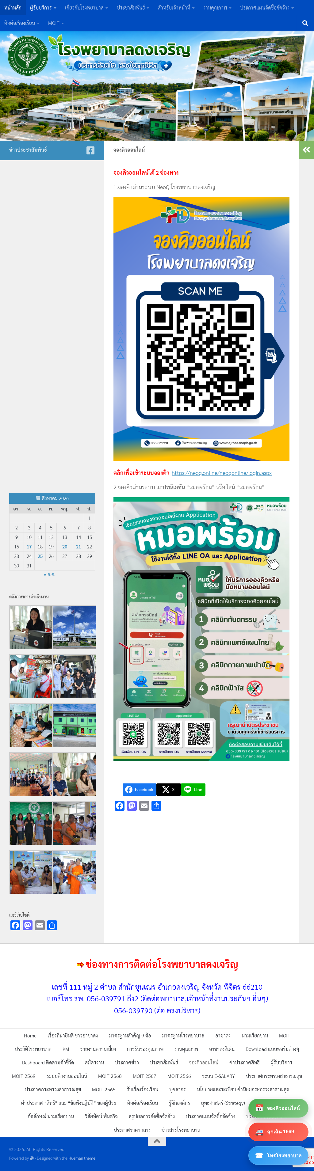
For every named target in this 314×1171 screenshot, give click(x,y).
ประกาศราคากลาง (132, 1130)
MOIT (53, 23)
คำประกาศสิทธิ (244, 1062)
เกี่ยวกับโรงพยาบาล (84, 7)
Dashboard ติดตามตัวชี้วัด (48, 1062)
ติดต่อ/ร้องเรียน (19, 23)
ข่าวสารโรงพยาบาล (181, 1130)
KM (66, 1049)
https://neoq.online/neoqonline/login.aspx (222, 472)
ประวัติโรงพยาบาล (33, 1049)
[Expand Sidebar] (306, 150)
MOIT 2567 (144, 1076)
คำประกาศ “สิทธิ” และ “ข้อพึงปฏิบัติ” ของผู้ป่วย (68, 1103)
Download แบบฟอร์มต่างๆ (272, 1049)
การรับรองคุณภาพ (145, 1049)
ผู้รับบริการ (41, 7)
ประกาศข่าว (127, 1062)
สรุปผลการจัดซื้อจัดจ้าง (152, 1116)
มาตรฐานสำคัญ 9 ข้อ (130, 1035)
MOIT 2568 (110, 1076)
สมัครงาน (94, 1062)
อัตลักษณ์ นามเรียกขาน (51, 1116)
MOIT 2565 (104, 1089)
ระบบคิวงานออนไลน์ (67, 1076)
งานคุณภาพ (215, 7)
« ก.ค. (50, 574)
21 (78, 546)
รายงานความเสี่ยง (98, 1049)
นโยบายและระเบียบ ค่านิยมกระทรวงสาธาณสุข (243, 1089)
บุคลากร (177, 1089)
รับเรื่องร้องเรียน (142, 1089)
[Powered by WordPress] (32, 1158)
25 (40, 556)
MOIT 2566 (179, 1076)
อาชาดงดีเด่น (222, 1049)
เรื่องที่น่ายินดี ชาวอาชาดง (73, 1035)
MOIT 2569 (24, 1076)
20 (64, 546)
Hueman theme (81, 1158)
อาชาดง (223, 1035)
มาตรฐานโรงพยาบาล (183, 1035)
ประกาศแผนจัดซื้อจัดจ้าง (264, 7)
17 (29, 546)
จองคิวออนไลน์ (203, 1062)
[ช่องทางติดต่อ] (90, 150)
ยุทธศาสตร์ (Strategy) (223, 1103)
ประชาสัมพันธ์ (131, 7)
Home (30, 1035)
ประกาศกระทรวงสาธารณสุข (274, 1076)
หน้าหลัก (12, 7)
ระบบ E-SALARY (218, 1076)
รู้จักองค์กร (179, 1103)
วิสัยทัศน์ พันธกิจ (101, 1116)
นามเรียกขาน (255, 1035)
